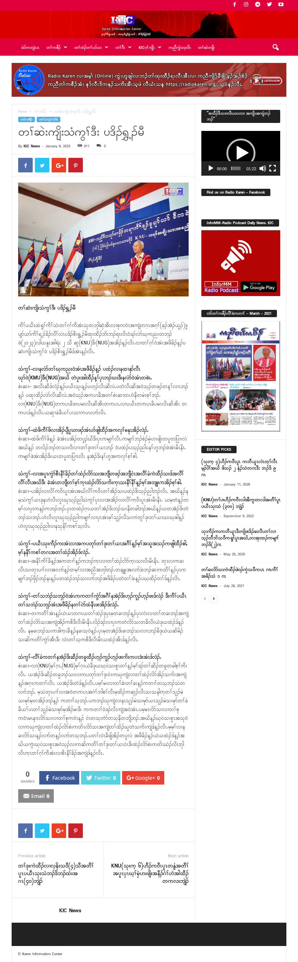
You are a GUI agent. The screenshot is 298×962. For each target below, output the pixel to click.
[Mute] (262, 168)
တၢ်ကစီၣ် (40, 112)
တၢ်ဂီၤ (120, 48)
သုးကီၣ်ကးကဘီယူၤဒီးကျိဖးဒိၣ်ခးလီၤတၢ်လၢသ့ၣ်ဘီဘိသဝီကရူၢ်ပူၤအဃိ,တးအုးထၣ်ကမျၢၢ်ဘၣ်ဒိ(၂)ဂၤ (240, 538)
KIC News (32, 146)
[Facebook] (234, 5)
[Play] (210, 168)
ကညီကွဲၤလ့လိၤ (180, 48)
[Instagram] (246, 5)
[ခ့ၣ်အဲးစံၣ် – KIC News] (149, 24)
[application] (240, 153)
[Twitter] (269, 5)
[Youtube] (281, 5)
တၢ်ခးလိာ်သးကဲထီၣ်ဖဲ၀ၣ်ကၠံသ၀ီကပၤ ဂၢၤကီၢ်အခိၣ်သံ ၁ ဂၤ (239, 573)
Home (22, 112)
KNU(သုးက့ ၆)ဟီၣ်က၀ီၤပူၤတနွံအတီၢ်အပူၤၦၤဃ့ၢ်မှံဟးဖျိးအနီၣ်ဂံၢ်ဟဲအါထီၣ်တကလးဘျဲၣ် (150, 873)
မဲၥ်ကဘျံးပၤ (30, 48)
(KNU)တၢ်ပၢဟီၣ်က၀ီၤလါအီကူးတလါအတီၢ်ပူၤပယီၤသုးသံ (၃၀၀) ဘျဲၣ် (241, 503)
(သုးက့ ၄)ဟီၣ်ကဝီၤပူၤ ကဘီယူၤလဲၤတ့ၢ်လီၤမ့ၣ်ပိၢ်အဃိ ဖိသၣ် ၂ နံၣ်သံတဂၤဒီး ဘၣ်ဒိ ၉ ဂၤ (239, 468)
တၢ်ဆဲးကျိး (206, 48)
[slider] (236, 168)
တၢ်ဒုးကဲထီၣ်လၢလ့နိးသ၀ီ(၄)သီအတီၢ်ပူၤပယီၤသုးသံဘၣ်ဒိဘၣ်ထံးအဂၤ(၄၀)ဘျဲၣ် (56, 873)
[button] (275, 48)
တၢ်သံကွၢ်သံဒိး (48, 119)
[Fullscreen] (272, 168)
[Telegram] (257, 5)
